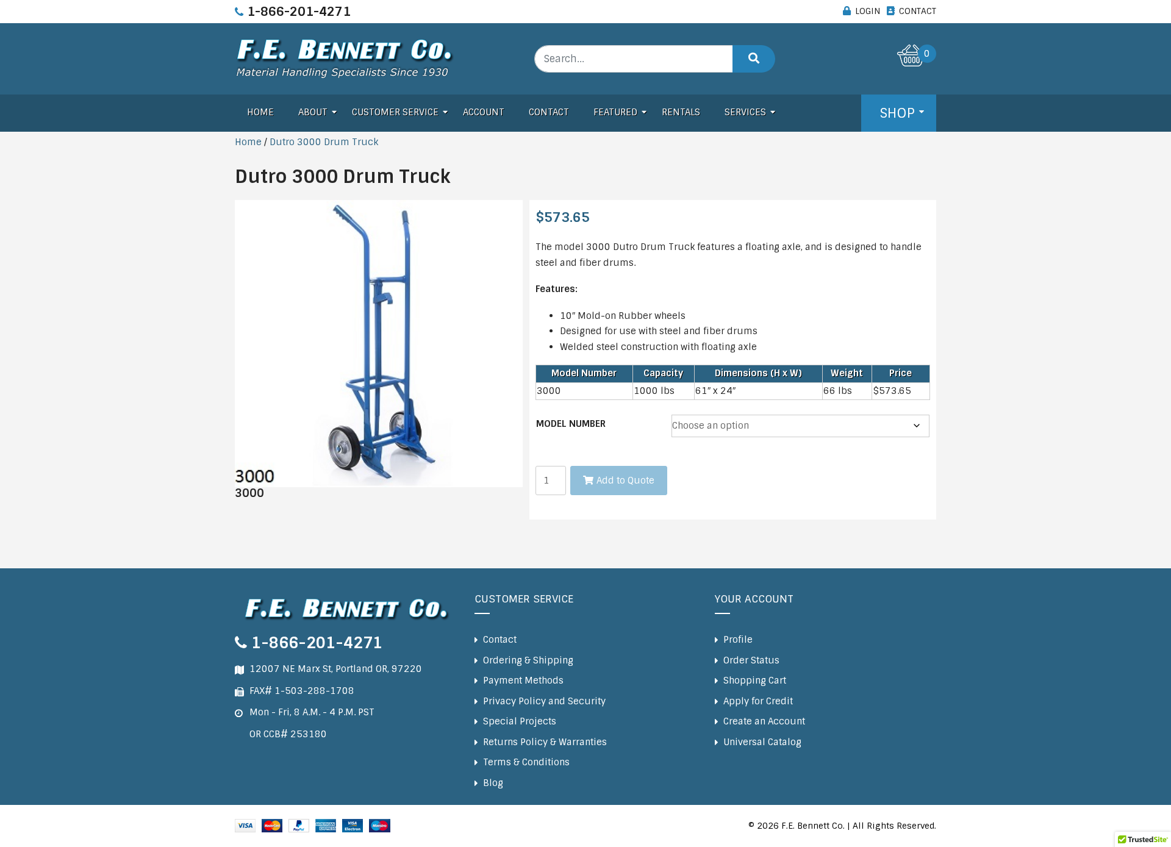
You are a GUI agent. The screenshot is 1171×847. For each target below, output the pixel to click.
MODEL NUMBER (571, 424)
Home (260, 112)
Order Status (751, 660)
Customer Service (395, 112)
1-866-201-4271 (299, 12)
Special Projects (519, 721)
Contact (549, 112)
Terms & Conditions (526, 762)
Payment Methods (523, 680)
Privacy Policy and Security (544, 701)
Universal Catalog (762, 742)
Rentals (681, 112)
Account (483, 112)
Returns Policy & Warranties (545, 742)
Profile (738, 640)
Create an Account (764, 721)
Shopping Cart (754, 680)
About (313, 112)
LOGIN (867, 10)
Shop (897, 113)
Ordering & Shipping (528, 660)
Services (745, 112)
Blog (493, 783)
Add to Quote (625, 480)
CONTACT (917, 10)
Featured (615, 112)
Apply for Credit (758, 701)
